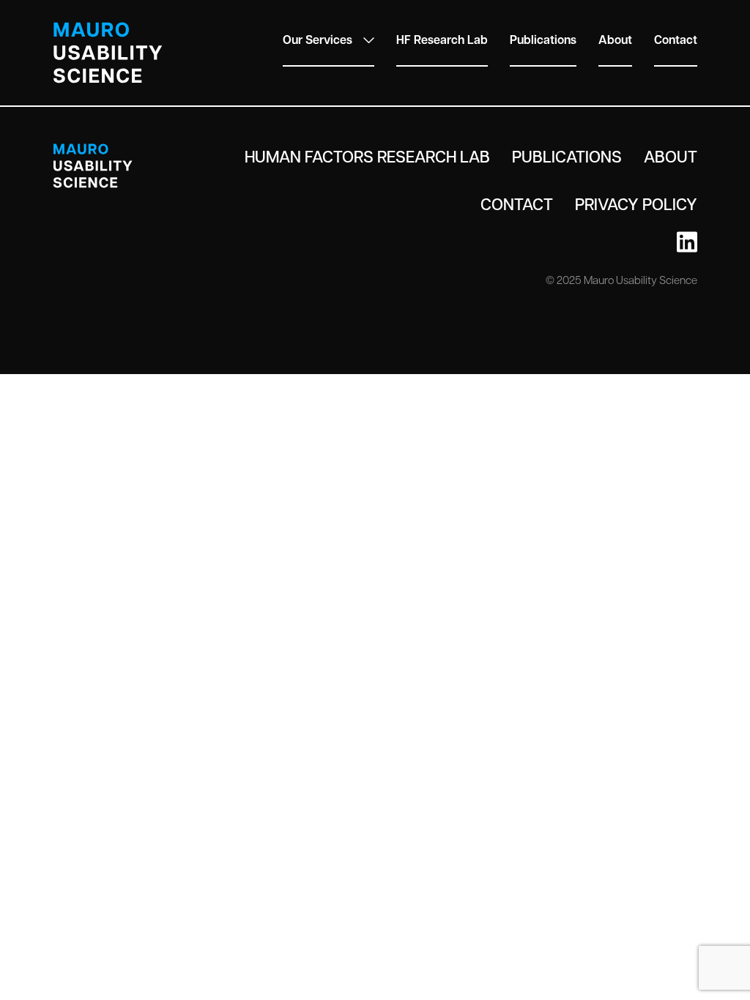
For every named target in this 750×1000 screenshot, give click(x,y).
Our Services (317, 39)
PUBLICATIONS (567, 156)
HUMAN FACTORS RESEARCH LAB (367, 156)
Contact (675, 39)
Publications (543, 39)
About (615, 39)
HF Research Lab (442, 39)
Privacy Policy (636, 203)
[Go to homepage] (108, 52)
